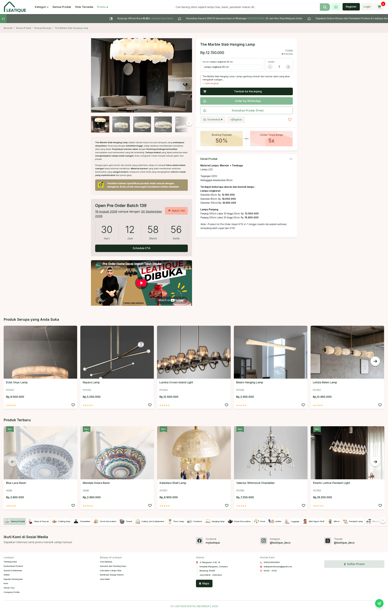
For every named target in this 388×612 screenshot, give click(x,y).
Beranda (8, 28)
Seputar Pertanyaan (13, 579)
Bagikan (237, 119)
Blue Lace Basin (16, 482)
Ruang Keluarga (42, 28)
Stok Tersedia (84, 6)
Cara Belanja (106, 561)
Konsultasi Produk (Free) (248, 110)
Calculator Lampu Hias (110, 570)
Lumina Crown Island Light (176, 382)
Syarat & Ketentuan (13, 570)
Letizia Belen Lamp (325, 382)
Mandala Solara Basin (96, 482)
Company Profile (12, 592)
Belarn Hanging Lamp (249, 382)
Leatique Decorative (118, 18)
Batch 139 (178, 210)
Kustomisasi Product (13, 566)
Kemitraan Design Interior (112, 574)
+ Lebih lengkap (210, 83)
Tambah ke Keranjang (248, 91)
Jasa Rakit (105, 579)
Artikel (7, 574)
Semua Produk (61, 6)
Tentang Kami (10, 561)
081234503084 (212, 18)
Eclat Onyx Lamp (17, 382)
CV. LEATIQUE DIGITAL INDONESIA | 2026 (194, 606)
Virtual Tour (9, 588)
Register (351, 6)
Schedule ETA (141, 248)
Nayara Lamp (91, 382)
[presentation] (183, 124)
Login (367, 6)
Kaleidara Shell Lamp (173, 482)
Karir (6, 583)
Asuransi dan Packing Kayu (113, 566)
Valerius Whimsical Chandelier (255, 482)
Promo (101, 6)
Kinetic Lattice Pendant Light (331, 482)
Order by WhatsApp (248, 101)
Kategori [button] (40, 6)
